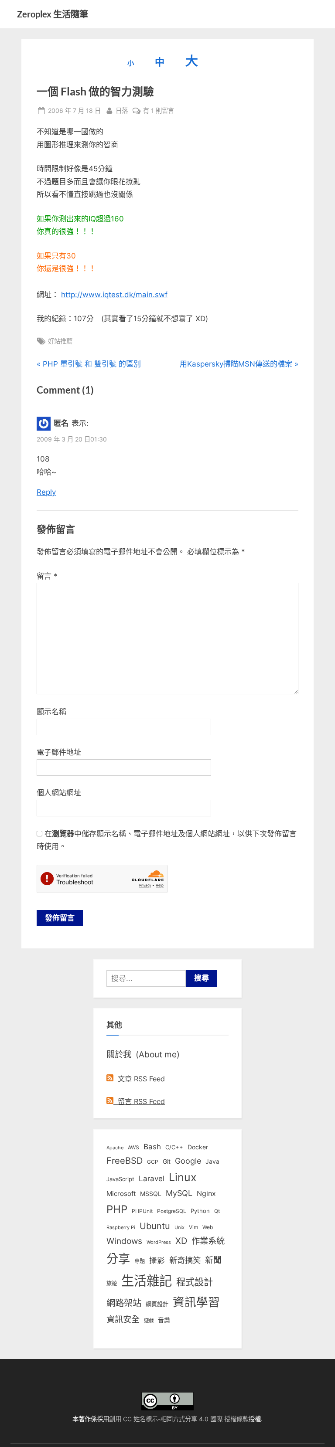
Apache (114, 1148)
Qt (217, 1211)
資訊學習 (196, 1302)
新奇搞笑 (185, 1260)
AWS (133, 1147)
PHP (116, 1209)
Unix (179, 1227)
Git (167, 1161)
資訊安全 (123, 1319)
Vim (193, 1227)
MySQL (179, 1193)
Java (212, 1161)
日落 (122, 110)
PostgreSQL (171, 1211)
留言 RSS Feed (139, 1101)
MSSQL (150, 1193)
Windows (124, 1241)
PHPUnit (142, 1211)
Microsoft (121, 1194)
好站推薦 (60, 341)
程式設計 (194, 1281)
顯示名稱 (51, 711)
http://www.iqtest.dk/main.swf (114, 294)
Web (207, 1227)
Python (200, 1211)
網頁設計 (157, 1304)
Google (188, 1160)
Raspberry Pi (120, 1227)
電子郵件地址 (59, 752)
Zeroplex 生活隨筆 (52, 14)
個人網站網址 (59, 792)
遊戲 (149, 1321)
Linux (183, 1177)
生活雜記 (146, 1280)
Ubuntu (155, 1226)
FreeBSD (124, 1160)
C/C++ (174, 1147)
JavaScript (120, 1178)
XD (181, 1241)
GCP (152, 1162)
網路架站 (123, 1303)
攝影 (157, 1260)
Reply (46, 492)
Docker (198, 1147)
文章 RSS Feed (139, 1078)
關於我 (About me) (143, 1054)
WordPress (159, 1242)
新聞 (213, 1260)
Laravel (151, 1178)
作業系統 (208, 1241)
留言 (47, 576)
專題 (139, 1261)
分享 (118, 1259)
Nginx (206, 1193)
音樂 (164, 1320)
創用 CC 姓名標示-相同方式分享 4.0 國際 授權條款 (179, 1419)
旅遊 (111, 1283)
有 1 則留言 (158, 111)
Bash (152, 1146)
